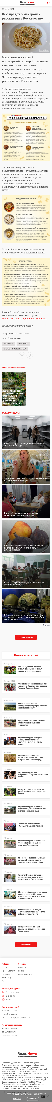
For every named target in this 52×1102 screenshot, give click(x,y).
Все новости (26, 945)
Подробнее (17, 1099)
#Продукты (23, 344)
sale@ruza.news (9, 1032)
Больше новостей (26, 637)
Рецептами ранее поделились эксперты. (24, 318)
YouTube (9, 1000)
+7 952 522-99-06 (9, 1011)
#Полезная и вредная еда (15, 349)
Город (4, 967)
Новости (22, 967)
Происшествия (8, 971)
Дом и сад (6, 978)
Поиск (21, 971)
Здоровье (6, 974)
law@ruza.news (32, 1088)
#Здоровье (8, 344)
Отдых (4, 981)
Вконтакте (10, 996)
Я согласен (33, 1099)
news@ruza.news (9, 1014)
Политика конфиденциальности (16, 1017)
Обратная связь (25, 974)
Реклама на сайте (9, 1035)
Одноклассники (12, 992)
